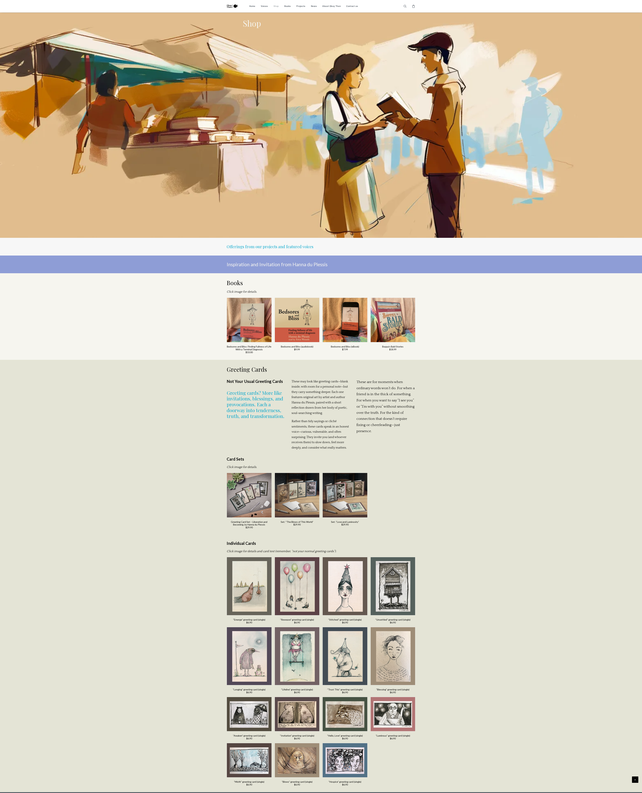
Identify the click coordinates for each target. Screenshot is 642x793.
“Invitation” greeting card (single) (297, 735)
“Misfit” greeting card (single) (249, 781)
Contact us (352, 6)
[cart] (413, 6)
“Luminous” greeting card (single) (393, 735)
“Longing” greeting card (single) (249, 689)
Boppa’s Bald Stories (392, 346)
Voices (264, 6)
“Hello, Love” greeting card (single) (345, 735)
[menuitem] (252, 6)
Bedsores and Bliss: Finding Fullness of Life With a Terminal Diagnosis (249, 348)
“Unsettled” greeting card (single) (392, 619)
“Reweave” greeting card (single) (297, 619)
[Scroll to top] (635, 779)
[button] (407, 6)
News (314, 6)
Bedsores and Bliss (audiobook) (297, 346)
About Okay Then (331, 6)
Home (252, 6)
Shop (276, 6)
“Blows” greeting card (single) (297, 781)
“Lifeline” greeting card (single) (297, 689)
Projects (300, 6)
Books (287, 6)
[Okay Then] (232, 6)
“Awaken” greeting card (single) (249, 735)
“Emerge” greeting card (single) (249, 619)
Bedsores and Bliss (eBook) (345, 346)
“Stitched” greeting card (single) (345, 619)
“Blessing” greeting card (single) (392, 689)
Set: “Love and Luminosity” (345, 521)
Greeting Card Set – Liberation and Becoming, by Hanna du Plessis (249, 523)
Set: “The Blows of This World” (297, 521)
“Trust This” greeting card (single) (345, 689)
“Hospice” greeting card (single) (345, 781)
